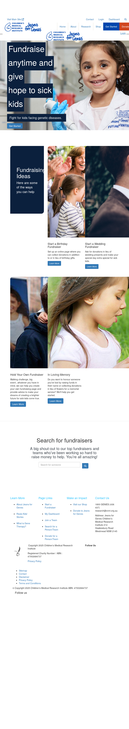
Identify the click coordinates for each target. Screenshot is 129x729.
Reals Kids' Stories (22, 515)
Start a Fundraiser (50, 506)
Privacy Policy (34, 561)
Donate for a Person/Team (51, 537)
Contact (90, 19)
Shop (98, 26)
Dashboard (114, 19)
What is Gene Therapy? (23, 525)
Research (86, 26)
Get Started (111, 26)
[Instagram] (101, 550)
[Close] (127, 34)
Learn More (54, 263)
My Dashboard (52, 513)
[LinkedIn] (93, 550)
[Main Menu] (1, 34)
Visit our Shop (80, 504)
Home (63, 26)
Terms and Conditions (30, 583)
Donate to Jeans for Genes (81, 512)
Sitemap (23, 570)
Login (101, 19)
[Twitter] (86, 550)
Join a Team (51, 520)
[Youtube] (90, 555)
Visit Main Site (14, 19)
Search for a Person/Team (51, 528)
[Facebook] (79, 550)
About (73, 26)
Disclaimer (24, 576)
